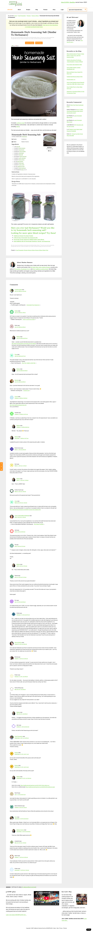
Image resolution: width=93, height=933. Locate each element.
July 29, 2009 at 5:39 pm (22, 370)
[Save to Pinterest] (1, 466)
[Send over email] (1, 469)
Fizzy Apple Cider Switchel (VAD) (74, 64)
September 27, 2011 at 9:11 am (22, 754)
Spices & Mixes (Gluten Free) (41, 250)
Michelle (16, 380)
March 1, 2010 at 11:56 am (22, 480)
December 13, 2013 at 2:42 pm (21, 818)
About (54, 928)
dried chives (21, 159)
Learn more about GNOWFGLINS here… (16, 915)
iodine (17, 126)
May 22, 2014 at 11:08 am (20, 842)
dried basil (21, 153)
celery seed (21, 164)
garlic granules (22, 158)
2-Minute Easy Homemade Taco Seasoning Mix (26, 237)
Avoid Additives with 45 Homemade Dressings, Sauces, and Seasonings (32, 241)
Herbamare (24, 136)
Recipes (29, 15)
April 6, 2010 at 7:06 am (22, 566)
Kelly (16, 817)
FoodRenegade (18, 289)
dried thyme (21, 149)
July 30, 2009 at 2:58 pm (20, 382)
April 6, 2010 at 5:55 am (20, 531)
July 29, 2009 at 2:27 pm (20, 356)
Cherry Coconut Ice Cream (29, 319)
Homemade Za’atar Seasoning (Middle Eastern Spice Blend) (29, 239)
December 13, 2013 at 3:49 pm (23, 831)
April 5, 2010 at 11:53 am (20, 517)
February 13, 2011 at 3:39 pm (21, 676)
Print (50, 150)
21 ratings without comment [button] (29, 887)
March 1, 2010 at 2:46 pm (20, 449)
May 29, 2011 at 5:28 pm (22, 714)
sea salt (18, 146)
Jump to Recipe (30, 43)
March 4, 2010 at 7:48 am (20, 491)
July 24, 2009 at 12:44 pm (20, 291)
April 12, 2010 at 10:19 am (20, 577)
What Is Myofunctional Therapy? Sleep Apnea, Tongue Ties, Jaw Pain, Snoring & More (75, 55)
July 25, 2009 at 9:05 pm (22, 338)
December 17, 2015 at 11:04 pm (22, 870)
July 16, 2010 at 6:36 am (20, 602)
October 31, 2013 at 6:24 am (23, 726)
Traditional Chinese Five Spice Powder (23, 236)
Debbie (16, 311)
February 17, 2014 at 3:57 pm (23, 614)
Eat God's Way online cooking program (40, 267)
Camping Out (26, 390)
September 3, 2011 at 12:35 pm (22, 738)
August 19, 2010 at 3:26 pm (21, 644)
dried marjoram (22, 168)
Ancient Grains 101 (71, 79)
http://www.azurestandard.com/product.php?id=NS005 (24, 343)
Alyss (16, 354)
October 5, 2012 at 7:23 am (21, 807)
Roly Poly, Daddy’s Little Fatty (28, 363)
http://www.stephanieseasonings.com (18, 405)
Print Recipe (39, 43)
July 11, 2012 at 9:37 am (20, 794)
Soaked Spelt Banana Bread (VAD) (75, 76)
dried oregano (22, 148)
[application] (46, 898)
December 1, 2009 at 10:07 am (21, 438)
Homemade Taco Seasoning (33, 305)
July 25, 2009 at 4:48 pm (20, 327)
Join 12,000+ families (68, 2)
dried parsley (20, 161)
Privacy (61, 928)
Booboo (16, 752)
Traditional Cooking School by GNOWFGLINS (15, 3)
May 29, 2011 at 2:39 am (20, 689)
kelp (22, 169)
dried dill (21, 154)
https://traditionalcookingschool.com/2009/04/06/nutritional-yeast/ (40, 787)
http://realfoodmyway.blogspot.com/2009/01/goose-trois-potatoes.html (25, 509)
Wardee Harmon (20, 830)
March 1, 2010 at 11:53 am (21, 465)
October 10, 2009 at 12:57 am (21, 414)
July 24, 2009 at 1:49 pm (20, 312)
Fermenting (17, 269)
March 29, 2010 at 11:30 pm (21, 502)
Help (58, 928)
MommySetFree (18, 642)
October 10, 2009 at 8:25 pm (23, 427)
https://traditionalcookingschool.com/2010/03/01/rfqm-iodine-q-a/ (35, 785)
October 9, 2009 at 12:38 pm (21, 398)
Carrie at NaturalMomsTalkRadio (22, 515)
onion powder (22, 151)
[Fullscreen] (57, 904)
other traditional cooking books (40, 269)
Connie (16, 396)
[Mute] (55, 904)
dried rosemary (23, 156)
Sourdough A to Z (25, 269)
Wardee (18, 336)
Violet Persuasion (19, 736)
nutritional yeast (20, 123)
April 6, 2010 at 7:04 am (20, 546)
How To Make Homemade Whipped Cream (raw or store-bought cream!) (75, 111)
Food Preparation (22, 15)
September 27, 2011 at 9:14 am (22, 767)
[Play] (35, 904)
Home (15, 15)
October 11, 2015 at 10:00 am (21, 857)
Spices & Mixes (35, 15)
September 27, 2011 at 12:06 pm (24, 778)
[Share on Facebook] (1, 463)
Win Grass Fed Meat (38, 524)
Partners (65, 928)
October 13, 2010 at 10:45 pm (21, 658)
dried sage (21, 163)
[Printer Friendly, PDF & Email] (15, 45)
